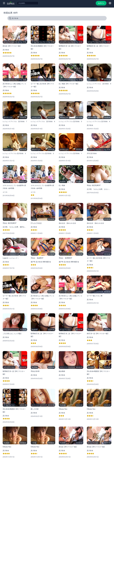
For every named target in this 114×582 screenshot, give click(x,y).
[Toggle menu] (4, 3)
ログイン (101, 3)
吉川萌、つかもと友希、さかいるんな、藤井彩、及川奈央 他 (99, 189)
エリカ (5, 192)
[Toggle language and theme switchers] (110, 3)
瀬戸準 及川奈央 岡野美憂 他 (41, 262)
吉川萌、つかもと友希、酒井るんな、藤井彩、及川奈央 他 (15, 227)
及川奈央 (6, 50)
